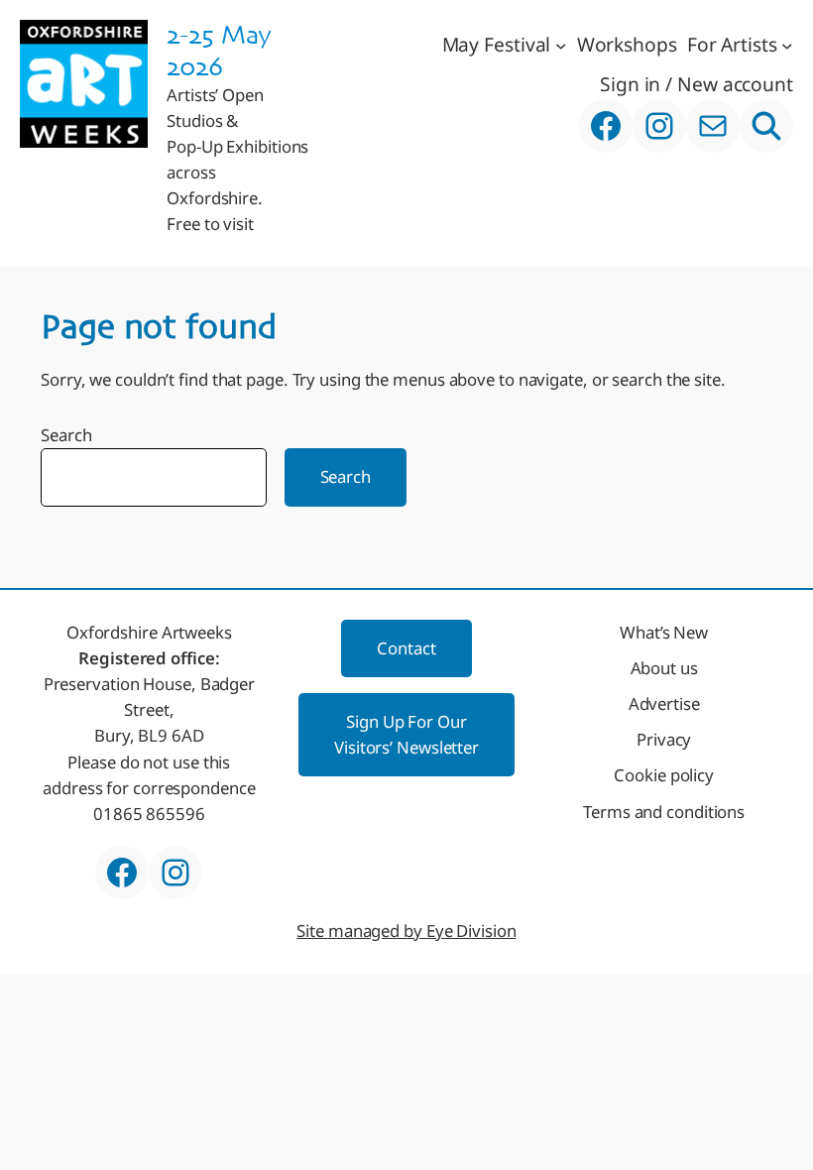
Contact (406, 648)
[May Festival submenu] (561, 45)
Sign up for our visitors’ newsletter (406, 734)
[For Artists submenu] (787, 45)
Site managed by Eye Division (406, 930)
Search (66, 434)
